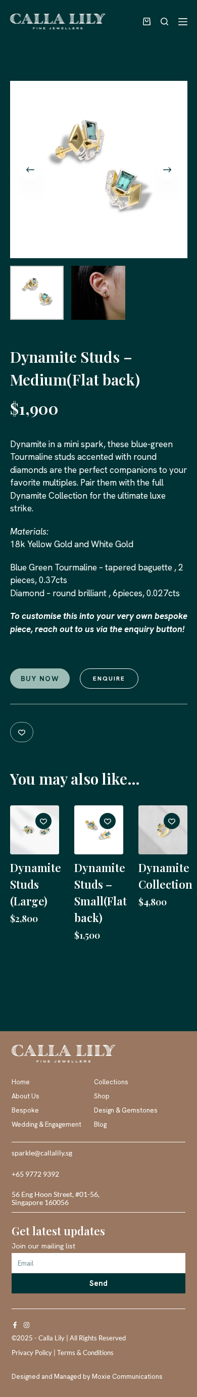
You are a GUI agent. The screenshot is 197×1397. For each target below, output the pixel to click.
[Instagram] (26, 1325)
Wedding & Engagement (46, 1124)
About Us (25, 1096)
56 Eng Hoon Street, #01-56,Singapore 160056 (56, 1198)
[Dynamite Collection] (162, 829)
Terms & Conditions (85, 1352)
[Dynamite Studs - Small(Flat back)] (98, 829)
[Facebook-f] (15, 1325)
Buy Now (40, 678)
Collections (111, 1082)
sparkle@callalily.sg (42, 1152)
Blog (100, 1124)
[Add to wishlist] (21, 732)
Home (21, 1082)
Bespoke (25, 1110)
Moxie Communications (127, 1376)
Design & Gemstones (126, 1110)
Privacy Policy (32, 1352)
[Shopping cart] (144, 21)
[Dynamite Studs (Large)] (34, 829)
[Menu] (182, 21)
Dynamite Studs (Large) (35, 884)
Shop (102, 1096)
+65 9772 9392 (35, 1174)
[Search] (164, 21)
